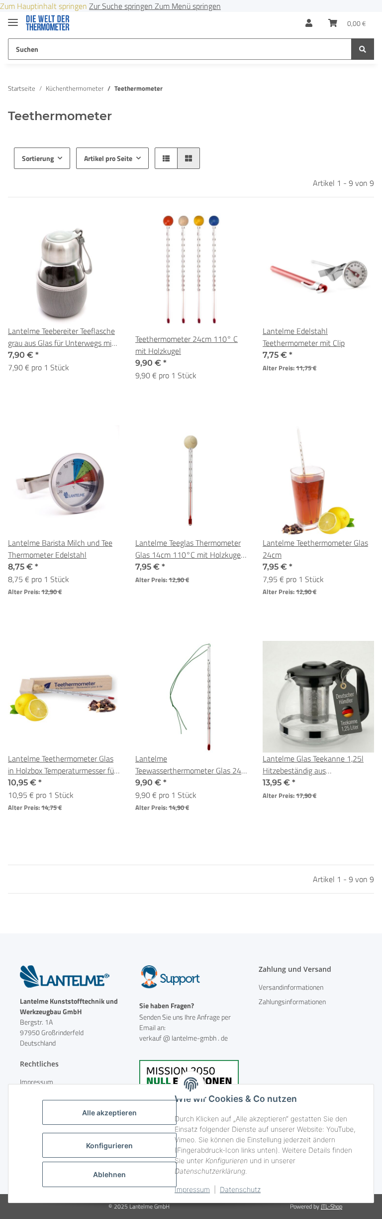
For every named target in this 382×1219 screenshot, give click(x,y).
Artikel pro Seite (108, 158)
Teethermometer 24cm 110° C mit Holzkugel (186, 345)
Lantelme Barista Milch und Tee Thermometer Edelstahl (60, 549)
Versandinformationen (291, 987)
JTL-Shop (331, 1206)
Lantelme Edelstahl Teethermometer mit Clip (304, 337)
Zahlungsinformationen (292, 1001)
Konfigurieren (109, 1145)
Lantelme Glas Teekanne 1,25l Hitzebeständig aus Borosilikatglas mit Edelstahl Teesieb (313, 764)
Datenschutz (240, 1189)
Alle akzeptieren (109, 1112)
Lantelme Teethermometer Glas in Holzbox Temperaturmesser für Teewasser (62, 764)
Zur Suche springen (122, 6)
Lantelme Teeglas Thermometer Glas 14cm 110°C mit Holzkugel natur (189, 549)
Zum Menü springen (188, 6)
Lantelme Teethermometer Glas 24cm (315, 549)
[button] (308, 23)
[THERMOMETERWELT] (48, 23)
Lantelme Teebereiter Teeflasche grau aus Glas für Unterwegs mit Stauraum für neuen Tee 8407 (61, 337)
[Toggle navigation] (13, 18)
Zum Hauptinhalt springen (44, 6)
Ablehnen (109, 1174)
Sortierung (38, 158)
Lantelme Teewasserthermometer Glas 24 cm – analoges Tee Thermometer (189, 764)
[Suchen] (362, 49)
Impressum (192, 1189)
